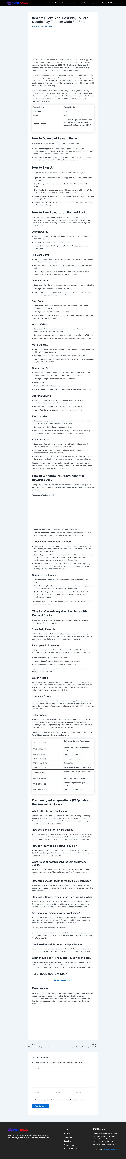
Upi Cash (95, 3)
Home (49, 3)
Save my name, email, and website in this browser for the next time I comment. (60, 1100)
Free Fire (72, 3)
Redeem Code (60, 3)
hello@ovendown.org (110, 1149)
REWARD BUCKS (63, 980)
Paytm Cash (83, 3)
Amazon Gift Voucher (109, 3)
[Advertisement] (63, 44)
